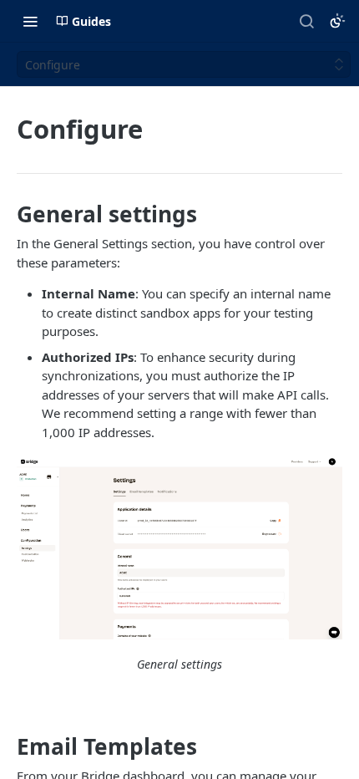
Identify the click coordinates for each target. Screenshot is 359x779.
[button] (179, 548)
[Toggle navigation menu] (30, 21)
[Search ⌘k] (306, 21)
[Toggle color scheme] (337, 21)
